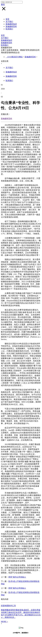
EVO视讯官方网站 (15, 57)
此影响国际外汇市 (8, 606)
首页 (7, 19)
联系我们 (9, 29)
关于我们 (9, 22)
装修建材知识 (11, 24)
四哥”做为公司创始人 (17, 577)
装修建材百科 (11, 26)
